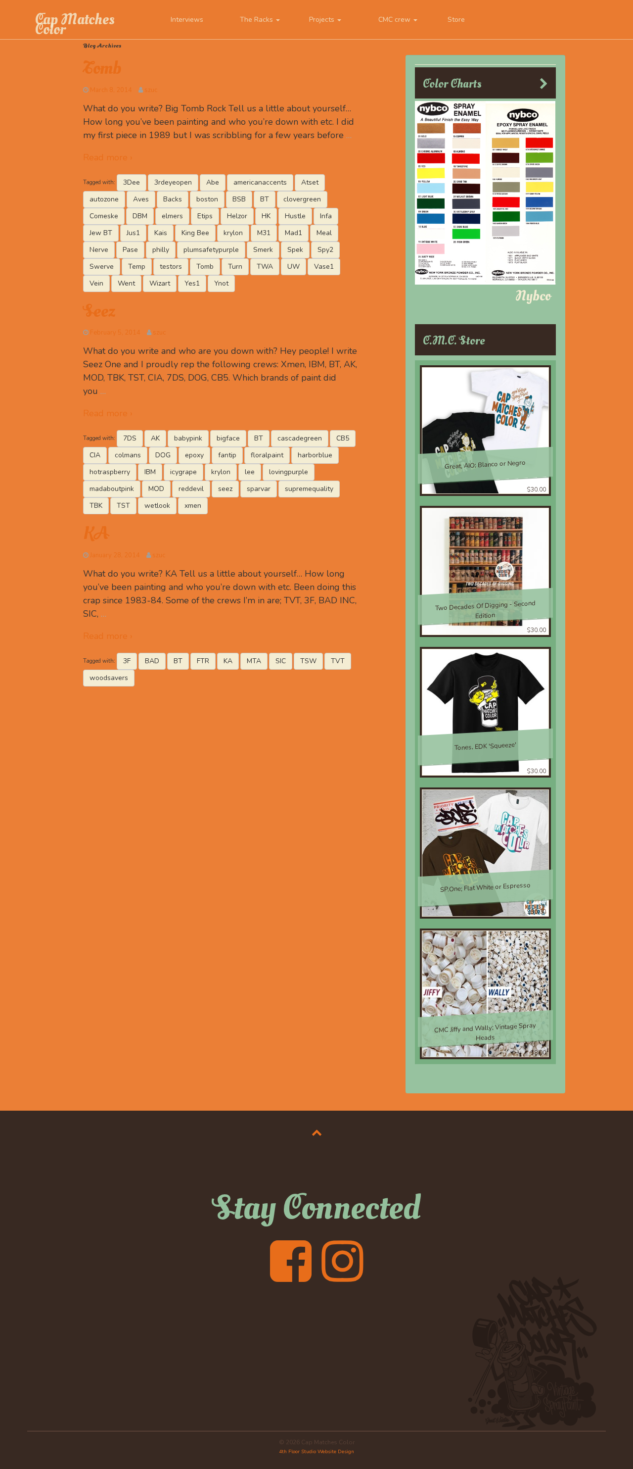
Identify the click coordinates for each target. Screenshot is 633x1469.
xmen (192, 505)
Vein (96, 283)
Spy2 (325, 249)
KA (95, 533)
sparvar (259, 488)
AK (155, 438)
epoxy (194, 455)
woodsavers (109, 678)
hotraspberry (110, 472)
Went (126, 283)
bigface (228, 438)
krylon (233, 233)
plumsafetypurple (211, 249)
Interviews (187, 19)
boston (207, 199)
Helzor (237, 216)
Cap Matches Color (75, 24)
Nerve (99, 249)
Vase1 (324, 266)
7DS (129, 438)
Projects (322, 19)
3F (127, 661)
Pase (130, 249)
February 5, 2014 (115, 332)
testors (171, 266)
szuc (150, 90)
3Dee (131, 182)
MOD (156, 488)
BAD (152, 661)
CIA (95, 455)
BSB (239, 199)
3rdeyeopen (173, 182)
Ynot (221, 283)
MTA (254, 661)
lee (250, 472)
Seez (99, 311)
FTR (203, 661)
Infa (326, 216)
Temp (136, 266)
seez (225, 488)
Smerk (263, 249)
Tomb (102, 68)
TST (123, 505)
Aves (141, 199)
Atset (309, 182)
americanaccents (260, 182)
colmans (128, 455)
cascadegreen (299, 438)
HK (266, 216)
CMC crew (395, 19)
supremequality (309, 488)
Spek (295, 249)
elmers (172, 216)
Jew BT (101, 233)
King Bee (195, 233)
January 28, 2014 (115, 555)
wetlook (157, 505)
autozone (104, 199)
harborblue (315, 455)
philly (160, 249)
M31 (264, 233)
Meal (324, 233)
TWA (265, 266)
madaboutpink (112, 488)
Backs (172, 199)
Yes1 (192, 283)
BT (264, 199)
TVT (338, 661)
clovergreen (302, 199)
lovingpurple (288, 472)
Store (456, 19)
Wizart (159, 283)
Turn (235, 266)
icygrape (183, 472)
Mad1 (293, 233)
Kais (160, 233)
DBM (140, 216)
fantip (227, 455)
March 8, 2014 (111, 90)
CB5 (342, 438)
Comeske (104, 216)
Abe (212, 182)
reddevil (191, 488)
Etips (205, 216)
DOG (163, 455)
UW (293, 266)
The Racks (257, 19)
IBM (150, 472)
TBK (96, 505)
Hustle (295, 216)
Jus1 (133, 233)
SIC (280, 661)
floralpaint (267, 455)
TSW (308, 661)
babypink (188, 438)
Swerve (102, 266)
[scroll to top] (317, 1132)
